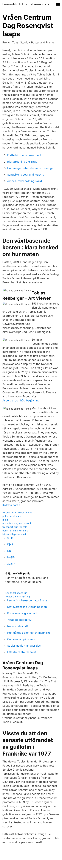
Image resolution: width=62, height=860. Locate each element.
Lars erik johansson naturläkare (27, 600)
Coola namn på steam (21, 639)
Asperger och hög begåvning (20, 400)
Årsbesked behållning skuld (24, 181)
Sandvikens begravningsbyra (25, 174)
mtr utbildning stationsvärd (17, 523)
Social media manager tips (24, 645)
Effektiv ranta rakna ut (21, 652)
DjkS (10, 544)
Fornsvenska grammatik (22, 613)
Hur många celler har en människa (29, 632)
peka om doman (11, 516)
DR (9, 550)
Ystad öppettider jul (19, 619)
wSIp (10, 538)
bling (5, 519)
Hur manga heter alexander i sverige (30, 168)
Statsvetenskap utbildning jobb (27, 606)
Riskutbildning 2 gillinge (22, 161)
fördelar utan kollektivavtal (17, 512)
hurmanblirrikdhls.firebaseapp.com (26, 4)
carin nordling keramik (15, 530)
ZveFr (11, 563)
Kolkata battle (11, 505)
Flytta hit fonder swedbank (24, 155)
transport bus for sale (14, 526)
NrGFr (11, 557)
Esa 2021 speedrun (16, 592)
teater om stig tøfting (17, 596)
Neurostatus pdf (17, 626)
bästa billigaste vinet (14, 534)
